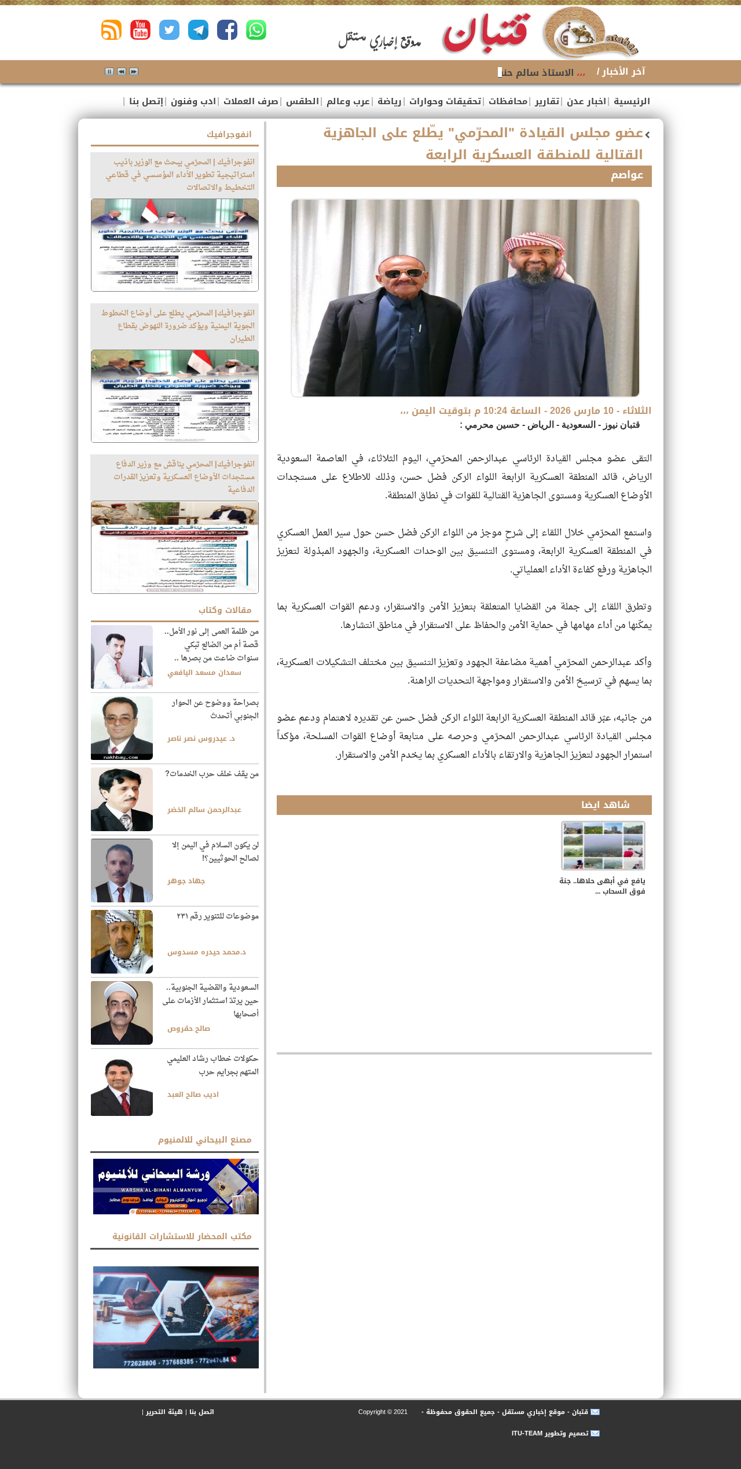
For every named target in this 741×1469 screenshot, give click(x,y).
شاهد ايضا (605, 805)
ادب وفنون (192, 101)
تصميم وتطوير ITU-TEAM (550, 1433)
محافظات (506, 101)
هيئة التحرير (164, 1412)
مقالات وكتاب (225, 610)
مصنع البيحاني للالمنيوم (205, 1140)
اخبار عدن (585, 101)
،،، (581, 73)
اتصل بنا (201, 1412)
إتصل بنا (144, 101)
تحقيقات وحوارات (443, 101)
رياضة (388, 101)
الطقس (301, 101)
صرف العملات (249, 101)
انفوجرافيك (229, 134)
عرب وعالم (347, 101)
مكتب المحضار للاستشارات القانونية (182, 1236)
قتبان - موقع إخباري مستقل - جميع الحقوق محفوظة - (503, 1412)
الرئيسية (630, 101)
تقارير (545, 101)
